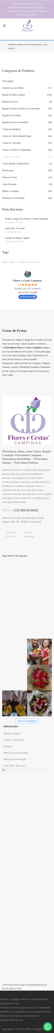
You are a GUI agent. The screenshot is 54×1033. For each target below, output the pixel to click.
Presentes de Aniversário (13, 198)
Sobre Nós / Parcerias (15, 228)
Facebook (11, 532)
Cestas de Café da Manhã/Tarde (16, 136)
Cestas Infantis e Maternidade (15, 163)
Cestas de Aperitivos (11, 129)
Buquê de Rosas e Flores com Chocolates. (21, 108)
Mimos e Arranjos (10, 191)
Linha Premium (9, 184)
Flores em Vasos (9, 177)
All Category (8, 81)
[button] (47, 1026)
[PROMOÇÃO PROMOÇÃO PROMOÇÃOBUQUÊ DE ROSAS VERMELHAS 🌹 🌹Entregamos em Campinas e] (39, 574)
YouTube (10, 536)
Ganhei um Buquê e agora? (17, 238)
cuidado (21, 262)
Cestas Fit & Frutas (11, 156)
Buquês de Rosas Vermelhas (15, 122)
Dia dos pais (7, 170)
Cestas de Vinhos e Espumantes (16, 150)
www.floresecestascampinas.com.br (18, 1007)
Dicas (29, 262)
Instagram (29, 536)
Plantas (37, 262)
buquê (12, 262)
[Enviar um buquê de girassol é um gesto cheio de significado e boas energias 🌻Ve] (14, 703)
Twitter (28, 532)
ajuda (5, 262)
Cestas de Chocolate (11, 143)
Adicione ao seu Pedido (13, 88)
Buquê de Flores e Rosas (13, 95)
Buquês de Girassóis (11, 115)
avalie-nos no (26, 296)
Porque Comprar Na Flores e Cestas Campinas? (26, 219)
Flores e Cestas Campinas (27, 280)
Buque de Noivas (10, 101)
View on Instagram (27, 721)
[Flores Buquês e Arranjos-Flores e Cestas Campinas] (28, 25)
